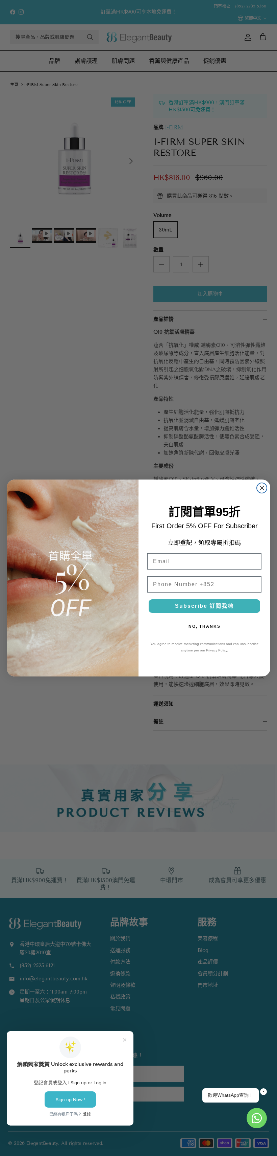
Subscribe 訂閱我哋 (204, 606)
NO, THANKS (204, 626)
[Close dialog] (262, 488)
